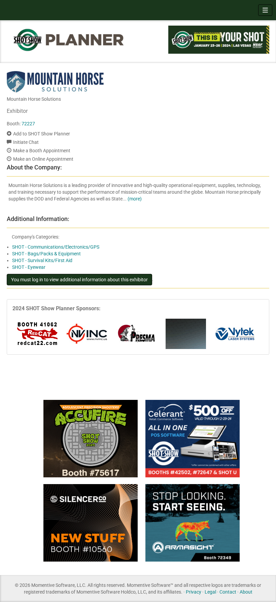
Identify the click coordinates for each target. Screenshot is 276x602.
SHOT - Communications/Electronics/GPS (55, 247)
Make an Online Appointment (43, 159)
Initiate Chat (26, 142)
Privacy (193, 592)
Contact (227, 592)
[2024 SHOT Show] (69, 39)
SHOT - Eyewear (28, 267)
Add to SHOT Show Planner (41, 133)
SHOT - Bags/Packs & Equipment (46, 253)
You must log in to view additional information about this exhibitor (79, 279)
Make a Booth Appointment (41, 150)
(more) (135, 198)
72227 (28, 123)
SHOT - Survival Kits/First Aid (42, 260)
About (246, 592)
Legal (210, 592)
